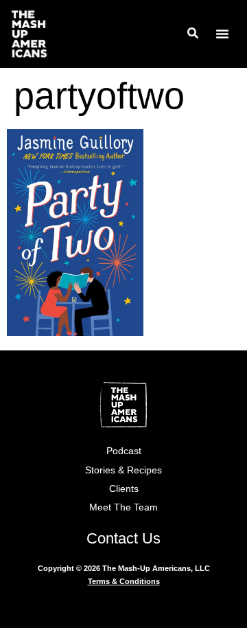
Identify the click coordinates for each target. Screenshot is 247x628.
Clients (124, 488)
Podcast (123, 450)
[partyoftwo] (75, 331)
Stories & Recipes (123, 469)
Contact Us (123, 538)
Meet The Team (123, 507)
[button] (222, 33)
